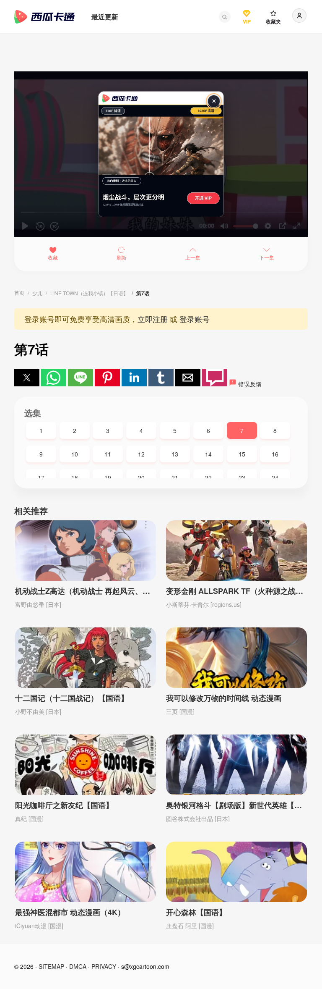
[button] (225, 17)
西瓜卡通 (44, 17)
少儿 (37, 292)
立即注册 (153, 318)
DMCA (77, 966)
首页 (19, 292)
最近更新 (104, 16)
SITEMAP (51, 966)
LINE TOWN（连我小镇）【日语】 (89, 292)
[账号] (299, 15)
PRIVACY (103, 966)
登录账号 (194, 318)
